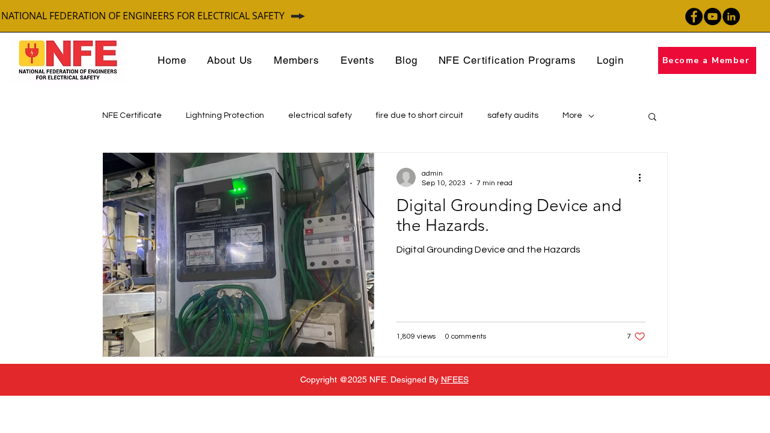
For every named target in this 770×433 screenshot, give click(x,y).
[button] (652, 117)
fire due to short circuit (419, 115)
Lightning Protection (225, 115)
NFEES (455, 379)
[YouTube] (712, 16)
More (572, 115)
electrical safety (320, 115)
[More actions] (643, 177)
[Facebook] (694, 16)
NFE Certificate (132, 115)
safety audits (512, 115)
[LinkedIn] (731, 16)
